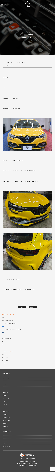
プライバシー (5, 440)
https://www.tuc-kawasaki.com (28, 465)
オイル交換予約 (6, 378)
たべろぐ (4, 341)
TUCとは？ (5, 404)
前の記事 (22, 307)
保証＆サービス (6, 411)
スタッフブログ (23, 37)
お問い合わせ (5, 443)
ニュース (4, 363)
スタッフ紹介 (5, 401)
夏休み (4, 317)
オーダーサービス (6, 420)
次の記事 (32, 307)
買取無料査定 (5, 426)
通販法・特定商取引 (7, 446)
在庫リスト (2, 4)
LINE (4, 4)
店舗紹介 (5, 395)
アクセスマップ (6, 398)
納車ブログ (5, 384)
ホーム (17, 37)
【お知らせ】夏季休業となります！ (11, 323)
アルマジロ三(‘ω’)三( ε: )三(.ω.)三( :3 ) (11, 329)
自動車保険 (5, 423)
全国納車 (5, 414)
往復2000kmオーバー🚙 (8, 320)
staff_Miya (5, 357)
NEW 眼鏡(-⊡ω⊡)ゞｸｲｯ (8, 338)
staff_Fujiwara (6, 354)
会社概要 (5, 434)
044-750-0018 (6, 4)
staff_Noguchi (6, 360)
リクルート (5, 437)
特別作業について (6, 417)
